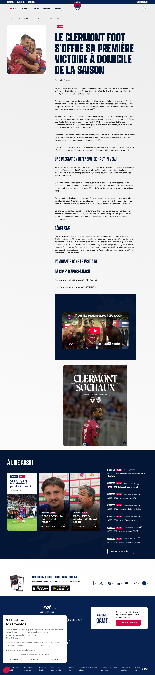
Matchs (60, 26)
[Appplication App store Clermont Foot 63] (40, 588)
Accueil (9, 19)
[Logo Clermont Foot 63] (77, 6)
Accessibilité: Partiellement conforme (87, 669)
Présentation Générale (29, 669)
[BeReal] (145, 583)
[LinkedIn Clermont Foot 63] (119, 583)
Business (31, 1)
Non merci (13, 660)
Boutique (10, 1)
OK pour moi (56, 660)
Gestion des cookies (125, 669)
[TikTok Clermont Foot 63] (136, 583)
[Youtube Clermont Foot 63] (127, 583)
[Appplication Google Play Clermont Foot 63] (60, 588)
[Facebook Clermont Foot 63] (94, 583)
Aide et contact (142, 2)
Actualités (25, 8)
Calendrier (57, 8)
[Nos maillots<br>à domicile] (95, 405)
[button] (6, 669)
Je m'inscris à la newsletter (128, 622)
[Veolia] (73, 619)
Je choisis (35, 660)
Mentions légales (42, 669)
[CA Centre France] (48, 609)
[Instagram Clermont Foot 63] (110, 583)
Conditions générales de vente (109, 669)
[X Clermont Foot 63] (102, 583)
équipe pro (36, 8)
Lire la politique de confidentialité (19, 650)
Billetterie (20, 1)
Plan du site (71, 669)
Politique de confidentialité (56, 669)
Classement (47, 8)
